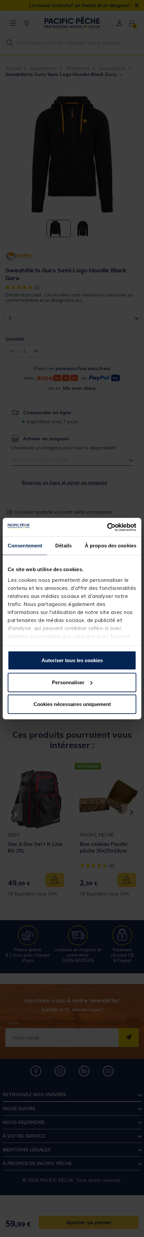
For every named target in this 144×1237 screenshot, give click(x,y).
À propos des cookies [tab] (110, 545)
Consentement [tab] (25, 545)
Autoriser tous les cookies (72, 660)
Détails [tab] (63, 545)
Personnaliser (68, 682)
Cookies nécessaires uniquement (72, 704)
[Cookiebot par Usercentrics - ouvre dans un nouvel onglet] (107, 527)
